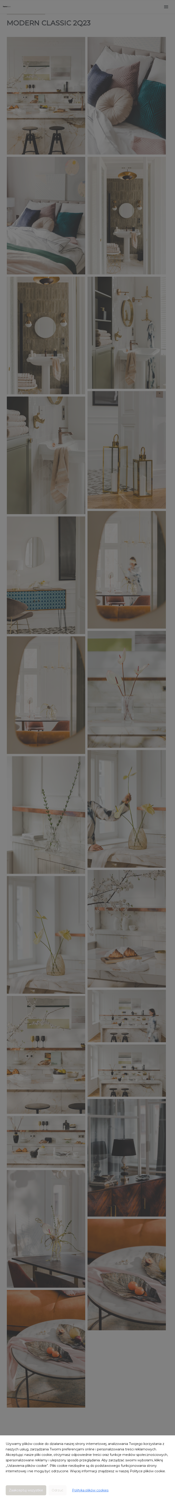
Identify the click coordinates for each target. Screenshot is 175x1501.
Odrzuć (57, 1490)
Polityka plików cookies (90, 1490)
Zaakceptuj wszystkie (26, 1490)
